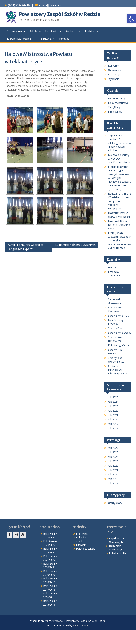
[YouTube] (23, 535)
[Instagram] (16, 535)
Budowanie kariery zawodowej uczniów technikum (119, 158)
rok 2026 (113, 448)
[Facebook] (9, 535)
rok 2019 (113, 424)
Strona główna (16, 31)
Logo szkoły (115, 111)
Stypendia (113, 79)
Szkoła (33, 31)
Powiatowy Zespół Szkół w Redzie (59, 14)
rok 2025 (113, 397)
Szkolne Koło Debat (119, 332)
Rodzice (90, 31)
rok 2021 (113, 415)
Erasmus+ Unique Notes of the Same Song (119, 224)
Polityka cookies (118, 553)
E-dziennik (82, 533)
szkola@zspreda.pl (50, 5)
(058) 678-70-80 (19, 5)
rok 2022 (113, 410)
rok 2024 (113, 401)
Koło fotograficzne (119, 345)
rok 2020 (113, 419)
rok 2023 (113, 406)
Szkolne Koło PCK (118, 315)
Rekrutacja (45, 38)
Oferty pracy (115, 503)
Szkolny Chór (115, 328)
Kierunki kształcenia (19, 38)
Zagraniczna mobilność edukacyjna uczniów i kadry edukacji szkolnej (119, 143)
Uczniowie (51, 31)
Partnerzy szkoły (85, 548)
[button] (131, 18)
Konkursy (113, 65)
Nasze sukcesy (116, 98)
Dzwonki (81, 545)
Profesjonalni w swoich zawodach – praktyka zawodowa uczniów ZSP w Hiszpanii (119, 240)
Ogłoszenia (114, 70)
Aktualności (114, 74)
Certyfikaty (114, 107)
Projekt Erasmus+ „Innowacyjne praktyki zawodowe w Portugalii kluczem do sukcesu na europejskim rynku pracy (119, 178)
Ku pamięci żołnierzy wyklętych (75, 245)
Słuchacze (71, 31)
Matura (112, 267)
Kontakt (64, 38)
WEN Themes (81, 625)
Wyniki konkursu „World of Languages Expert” (25, 247)
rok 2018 (113, 428)
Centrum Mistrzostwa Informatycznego (118, 369)
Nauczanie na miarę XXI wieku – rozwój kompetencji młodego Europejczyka (119, 201)
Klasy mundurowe (118, 103)
